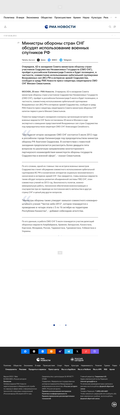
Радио (114, 365)
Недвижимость (87, 365)
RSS (105, 369)
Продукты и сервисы (37, 369)
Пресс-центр (53, 369)
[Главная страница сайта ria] (60, 27)
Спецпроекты (11, 369)
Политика (7, 365)
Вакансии (7, 381)
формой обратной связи (89, 398)
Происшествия (49, 365)
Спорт (59, 365)
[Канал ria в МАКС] (25, 351)
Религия (98, 365)
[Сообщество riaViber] (94, 351)
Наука (66, 365)
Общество (17, 365)
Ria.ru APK (97, 369)
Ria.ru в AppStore (68, 369)
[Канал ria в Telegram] (68, 351)
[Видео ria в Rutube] (60, 351)
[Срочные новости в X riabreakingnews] (86, 351)
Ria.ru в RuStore (84, 369)
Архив (112, 369)
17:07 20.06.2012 (10, 36)
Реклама (22, 369)
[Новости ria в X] (77, 351)
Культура (75, 365)
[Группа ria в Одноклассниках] (51, 351)
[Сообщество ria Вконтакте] (42, 351)
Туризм (107, 365)
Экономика (28, 365)
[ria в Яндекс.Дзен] (34, 351)
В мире (38, 365)
